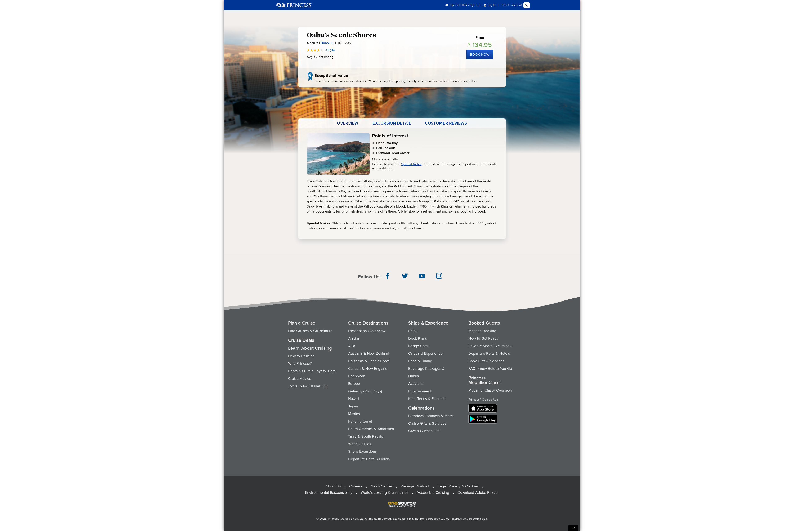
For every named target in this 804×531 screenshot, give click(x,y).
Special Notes (411, 164)
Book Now (480, 54)
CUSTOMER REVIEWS (446, 123)
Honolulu (327, 42)
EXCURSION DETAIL (391, 123)
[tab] (347, 123)
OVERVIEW (347, 123)
